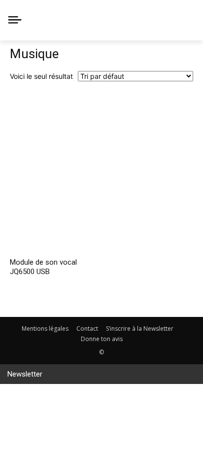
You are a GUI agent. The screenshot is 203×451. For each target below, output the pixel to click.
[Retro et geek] (101, 20)
